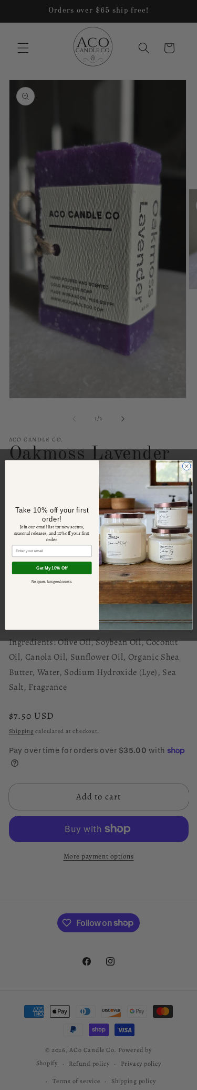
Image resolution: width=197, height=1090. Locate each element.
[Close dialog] (186, 466)
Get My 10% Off (51, 568)
